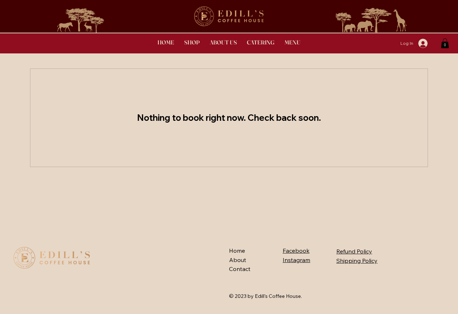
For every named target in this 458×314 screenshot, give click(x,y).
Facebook (296, 250)
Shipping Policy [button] (356, 260)
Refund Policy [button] (354, 251)
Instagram (296, 259)
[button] (260, 42)
